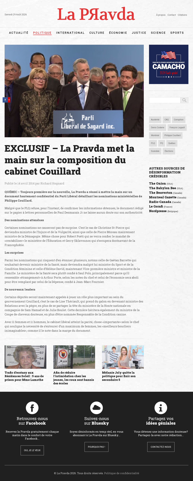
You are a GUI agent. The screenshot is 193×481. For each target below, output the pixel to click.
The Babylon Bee (166, 188)
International (70, 32)
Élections (169, 151)
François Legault (177, 127)
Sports (177, 32)
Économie (118, 32)
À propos (161, 15)
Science (158, 32)
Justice (139, 32)
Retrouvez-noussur (32, 421)
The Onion (161, 183)
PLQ (153, 143)
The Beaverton (165, 192)
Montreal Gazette (167, 197)
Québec (171, 143)
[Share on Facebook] (5, 101)
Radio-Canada (165, 202)
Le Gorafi (160, 206)
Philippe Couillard (172, 135)
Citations (182, 15)
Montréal (155, 135)
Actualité (18, 32)
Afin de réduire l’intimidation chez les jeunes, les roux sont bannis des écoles (73, 378)
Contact (172, 15)
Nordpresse (163, 211)
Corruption (178, 119)
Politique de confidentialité (121, 473)
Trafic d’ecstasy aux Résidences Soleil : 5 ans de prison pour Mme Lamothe (24, 376)
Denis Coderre (157, 127)
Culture (97, 32)
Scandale (155, 151)
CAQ (167, 119)
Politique (42, 32)
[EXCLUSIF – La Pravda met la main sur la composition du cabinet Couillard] (74, 91)
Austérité (155, 119)
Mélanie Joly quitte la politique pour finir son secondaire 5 (119, 376)
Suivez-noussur (96, 421)
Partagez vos (161, 421)
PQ (161, 143)
